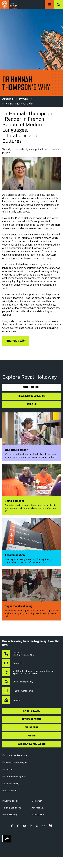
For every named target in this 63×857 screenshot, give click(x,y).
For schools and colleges (14, 762)
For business (8, 769)
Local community (10, 783)
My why (23, 98)
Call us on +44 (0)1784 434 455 (23, 653)
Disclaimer (36, 801)
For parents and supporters (15, 755)
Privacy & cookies (11, 801)
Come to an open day (23, 681)
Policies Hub (37, 814)
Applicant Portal (31, 719)
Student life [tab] (31, 387)
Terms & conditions (11, 808)
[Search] (58, 4)
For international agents (14, 776)
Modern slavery (9, 814)
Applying (7, 98)
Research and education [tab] (31, 396)
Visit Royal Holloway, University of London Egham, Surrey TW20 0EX (33, 672)
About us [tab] (32, 404)
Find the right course (23, 691)
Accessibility (37, 808)
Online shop (31, 727)
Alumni (31, 736)
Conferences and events (32, 744)
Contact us (18, 663)
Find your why (16, 341)
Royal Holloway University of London (9, 4)
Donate (16, 700)
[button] (12, 825)
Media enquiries (10, 790)
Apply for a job (31, 711)
